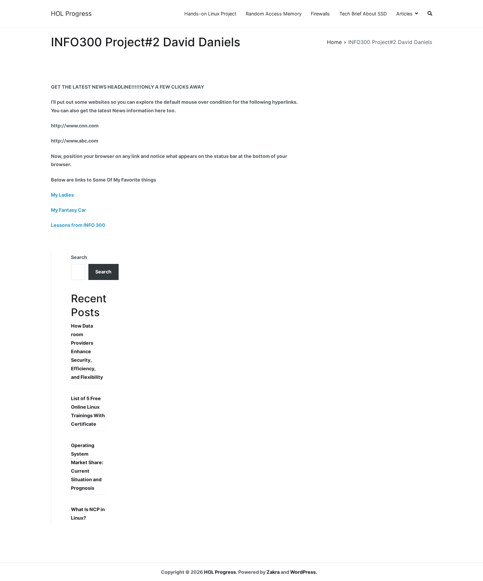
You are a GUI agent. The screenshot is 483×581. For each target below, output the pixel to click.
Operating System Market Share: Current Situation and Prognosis (87, 466)
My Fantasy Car (68, 210)
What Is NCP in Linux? (88, 513)
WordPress (303, 572)
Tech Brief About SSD (363, 13)
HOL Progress (71, 13)
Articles (404, 13)
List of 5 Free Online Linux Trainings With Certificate (88, 411)
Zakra (273, 572)
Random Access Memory (274, 13)
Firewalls (320, 13)
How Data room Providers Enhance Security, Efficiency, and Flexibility (87, 351)
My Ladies (62, 195)
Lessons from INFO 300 (78, 225)
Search (79, 257)
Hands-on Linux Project (210, 13)
